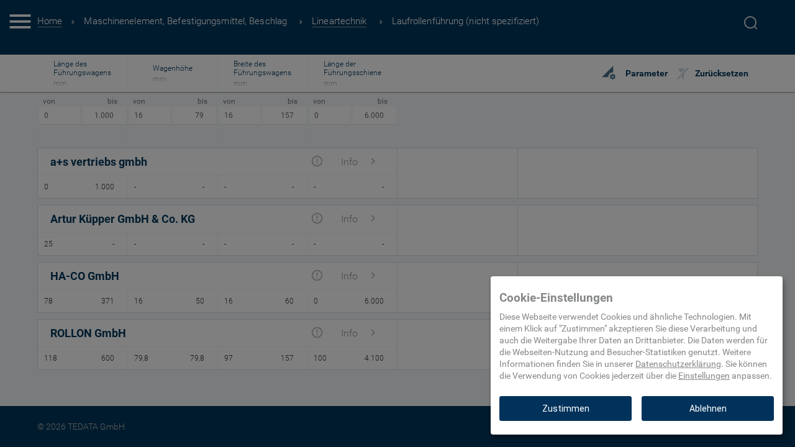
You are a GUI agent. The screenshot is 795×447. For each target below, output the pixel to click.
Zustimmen (565, 408)
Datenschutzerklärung (678, 364)
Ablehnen (708, 408)
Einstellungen (704, 376)
